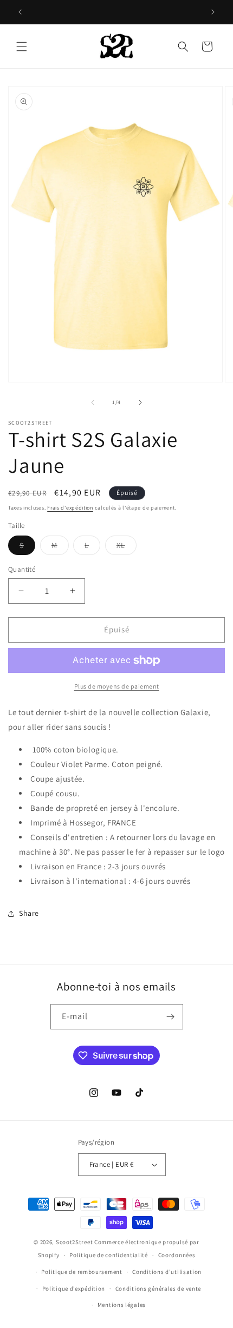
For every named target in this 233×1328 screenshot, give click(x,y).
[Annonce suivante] (213, 12)
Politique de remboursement (81, 1272)
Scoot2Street (74, 1242)
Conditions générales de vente (158, 1288)
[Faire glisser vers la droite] (140, 402)
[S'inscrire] (171, 1016)
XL (126, 547)
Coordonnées (177, 1255)
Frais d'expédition (70, 507)
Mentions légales (122, 1305)
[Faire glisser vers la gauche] (93, 402)
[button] (22, 46)
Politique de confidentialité (108, 1255)
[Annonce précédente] (20, 12)
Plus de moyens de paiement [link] (116, 686)
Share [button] (29, 913)
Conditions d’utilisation (167, 1272)
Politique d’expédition (73, 1288)
